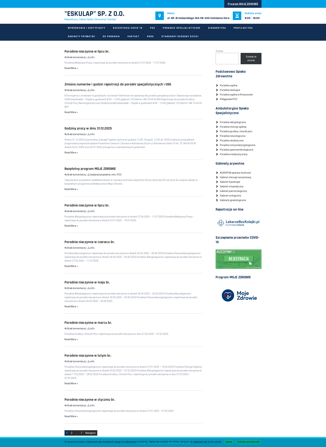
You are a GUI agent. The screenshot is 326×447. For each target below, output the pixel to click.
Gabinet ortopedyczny (231, 186)
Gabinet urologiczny (230, 195)
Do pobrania (111, 36)
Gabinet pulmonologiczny (233, 191)
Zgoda (228, 441)
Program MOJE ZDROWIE (243, 4)
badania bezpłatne (100, 174)
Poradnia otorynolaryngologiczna (237, 145)
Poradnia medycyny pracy (234, 154)
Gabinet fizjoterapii (230, 182)
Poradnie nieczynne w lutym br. (88, 355)
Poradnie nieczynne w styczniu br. (90, 399)
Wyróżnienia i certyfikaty (86, 27)
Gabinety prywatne (81, 36)
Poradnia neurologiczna (232, 136)
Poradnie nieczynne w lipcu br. (87, 51)
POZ (152, 27)
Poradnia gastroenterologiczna (236, 149)
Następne (90, 433)
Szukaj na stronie (251, 58)
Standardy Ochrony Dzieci (180, 36)
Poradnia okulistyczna (231, 140)
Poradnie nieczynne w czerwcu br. (90, 242)
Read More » (71, 68)
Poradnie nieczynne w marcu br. (88, 322)
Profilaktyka (243, 27)
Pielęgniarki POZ (228, 99)
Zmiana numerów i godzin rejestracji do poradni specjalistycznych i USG (118, 84)
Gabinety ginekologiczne (233, 200)
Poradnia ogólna (228, 85)
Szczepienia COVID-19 (127, 27)
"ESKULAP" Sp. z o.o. (94, 13)
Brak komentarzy (76, 57)
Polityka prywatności (248, 441)
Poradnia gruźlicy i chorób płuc (236, 131)
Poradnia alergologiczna (233, 122)
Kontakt (133, 36)
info (92, 57)
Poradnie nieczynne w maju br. (87, 282)
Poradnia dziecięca (230, 90)
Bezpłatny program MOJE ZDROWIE (90, 168)
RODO (150, 36)
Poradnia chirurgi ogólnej (233, 126)
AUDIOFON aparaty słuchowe (235, 172)
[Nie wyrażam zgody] (321, 442)
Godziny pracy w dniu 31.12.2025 (88, 128)
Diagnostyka (217, 27)
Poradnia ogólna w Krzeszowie (236, 94)
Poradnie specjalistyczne (182, 27)
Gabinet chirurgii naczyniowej (235, 177)
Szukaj (219, 51)
